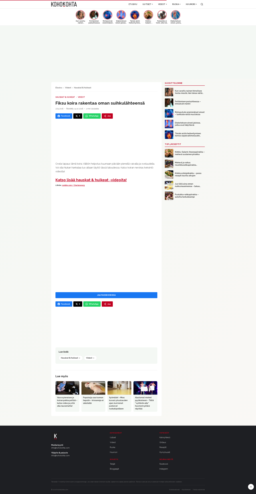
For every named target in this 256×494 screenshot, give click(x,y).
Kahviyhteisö (164, 437)
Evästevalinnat (174, 490)
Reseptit (162, 447)
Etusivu (133, 4)
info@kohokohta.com (60, 448)
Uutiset (147, 4)
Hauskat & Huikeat (82, 88)
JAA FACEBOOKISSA (106, 295)
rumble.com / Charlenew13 (73, 185)
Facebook (163, 464)
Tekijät (112, 464)
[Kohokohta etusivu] (64, 4)
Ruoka (175, 4)
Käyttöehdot (186, 490)
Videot (161, 4)
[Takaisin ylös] (251, 487)
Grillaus (162, 442)
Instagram (163, 469)
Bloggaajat (114, 469)
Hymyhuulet (164, 452)
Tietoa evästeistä (199, 490)
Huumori (190, 4)
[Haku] (202, 4)
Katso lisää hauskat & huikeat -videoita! (91, 180)
